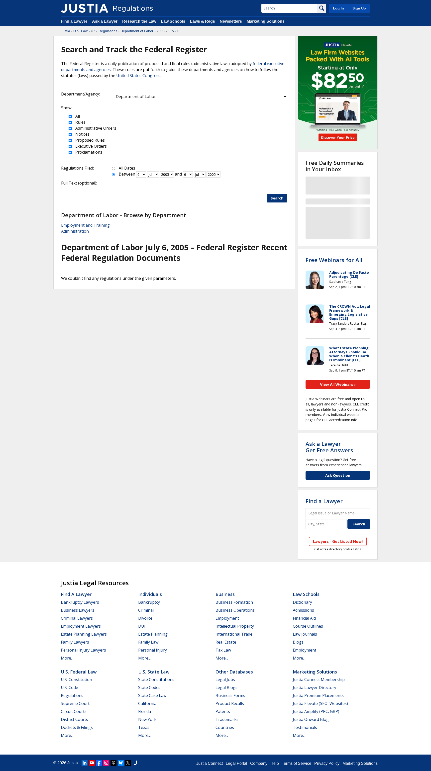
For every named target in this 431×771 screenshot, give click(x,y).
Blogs (298, 642)
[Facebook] (99, 763)
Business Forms (230, 695)
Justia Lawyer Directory (314, 687)
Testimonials (305, 727)
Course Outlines (308, 626)
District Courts (74, 719)
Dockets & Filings (77, 727)
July (171, 31)
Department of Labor (136, 31)
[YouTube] (92, 763)
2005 (161, 31)
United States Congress (138, 75)
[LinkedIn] (85, 763)
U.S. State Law (154, 672)
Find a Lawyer (74, 21)
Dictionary (302, 602)
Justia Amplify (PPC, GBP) (316, 711)
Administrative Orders (95, 128)
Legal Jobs (225, 679)
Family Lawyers (75, 642)
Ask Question (337, 475)
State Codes (149, 687)
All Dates (127, 168)
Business (225, 594)
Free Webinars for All (334, 260)
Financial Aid (304, 618)
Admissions (303, 610)
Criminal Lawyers (77, 618)
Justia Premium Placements (318, 695)
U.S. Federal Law (79, 672)
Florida (144, 711)
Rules (80, 122)
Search (277, 197)
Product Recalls (230, 703)
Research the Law (139, 21)
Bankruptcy (149, 602)
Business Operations (235, 610)
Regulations (72, 695)
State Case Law (152, 695)
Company (258, 763)
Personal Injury (152, 650)
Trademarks (227, 719)
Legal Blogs (226, 687)
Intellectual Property (235, 626)
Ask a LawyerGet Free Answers (329, 447)
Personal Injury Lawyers (83, 650)
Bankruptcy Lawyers (80, 602)
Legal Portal (236, 763)
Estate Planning (153, 634)
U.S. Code (69, 687)
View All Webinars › (338, 384)
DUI (141, 626)
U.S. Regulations (104, 31)
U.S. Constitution (76, 679)
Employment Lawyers (81, 626)
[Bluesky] (121, 763)
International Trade (234, 634)
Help (274, 763)
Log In (338, 8)
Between (127, 174)
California (147, 703)
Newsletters (231, 21)
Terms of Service (296, 763)
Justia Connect (209, 763)
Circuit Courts (74, 711)
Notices (82, 134)
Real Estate (226, 642)
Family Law (148, 642)
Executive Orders (90, 146)
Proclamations (88, 152)
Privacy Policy (326, 763)
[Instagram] (106, 763)
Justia (65, 31)
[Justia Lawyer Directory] (135, 763)
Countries (225, 727)
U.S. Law (80, 31)
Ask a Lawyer (105, 21)
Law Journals (305, 634)
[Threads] (113, 763)
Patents (223, 711)
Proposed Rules (89, 140)
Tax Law (223, 650)
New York (147, 719)
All (77, 116)
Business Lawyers (77, 610)
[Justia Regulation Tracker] (84, 8)
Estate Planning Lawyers (84, 634)
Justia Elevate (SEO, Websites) (320, 703)
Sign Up (359, 8)
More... (67, 658)
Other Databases (234, 672)
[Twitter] (128, 763)
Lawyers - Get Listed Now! (338, 541)
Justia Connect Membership (319, 679)
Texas (143, 727)
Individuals (150, 594)
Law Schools (173, 21)
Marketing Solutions (266, 21)
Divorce (145, 618)
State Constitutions (156, 679)
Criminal (146, 610)
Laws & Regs (202, 21)
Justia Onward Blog (311, 719)
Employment (227, 618)
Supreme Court (75, 703)
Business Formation (234, 602)
